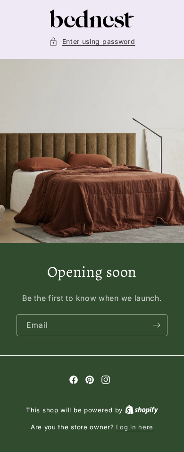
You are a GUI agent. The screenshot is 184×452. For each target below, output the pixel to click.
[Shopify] (141, 410)
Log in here (134, 427)
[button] (92, 41)
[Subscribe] (156, 326)
